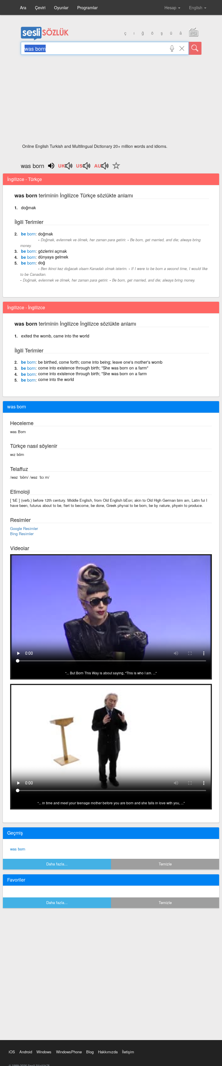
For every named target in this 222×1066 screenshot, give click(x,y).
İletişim (128, 1051)
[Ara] (195, 48)
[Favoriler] (115, 169)
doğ (41, 262)
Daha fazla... (57, 864)
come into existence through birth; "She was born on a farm (92, 373)
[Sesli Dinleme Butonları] (65, 168)
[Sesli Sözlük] (45, 39)
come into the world (56, 379)
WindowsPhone (69, 1051)
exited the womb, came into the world (55, 336)
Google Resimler (24, 528)
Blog (90, 1051)
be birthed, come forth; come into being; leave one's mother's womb (100, 362)
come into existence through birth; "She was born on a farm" (93, 368)
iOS (12, 1051)
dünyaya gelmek (53, 257)
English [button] (196, 7)
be (28, 234)
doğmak (28, 207)
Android (25, 1051)
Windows (43, 1051)
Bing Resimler (22, 533)
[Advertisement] (111, 101)
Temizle (165, 864)
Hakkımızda (108, 1051)
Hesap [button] (170, 7)
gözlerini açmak (52, 251)
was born (17, 849)
